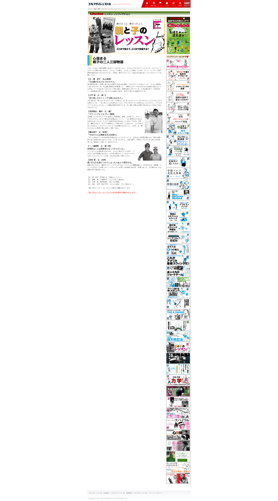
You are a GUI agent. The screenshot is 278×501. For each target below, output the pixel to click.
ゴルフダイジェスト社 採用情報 (121, 493)
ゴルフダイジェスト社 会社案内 (99, 493)
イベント (160, 5)
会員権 (180, 5)
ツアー (173, 5)
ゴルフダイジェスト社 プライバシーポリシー (148, 493)
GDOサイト (187, 5)
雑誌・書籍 (153, 5)
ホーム (147, 5)
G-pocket (166, 5)
